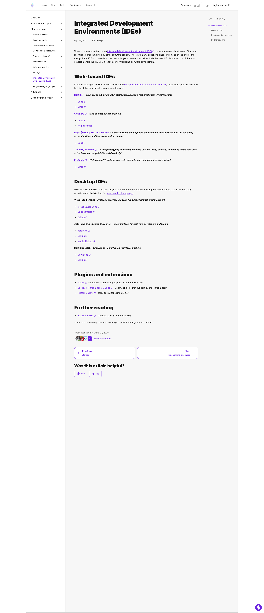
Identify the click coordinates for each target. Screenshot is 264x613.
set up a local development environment (145, 84)
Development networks (43, 45)
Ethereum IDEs (87, 315)
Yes (83, 373)
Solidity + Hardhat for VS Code (95, 287)
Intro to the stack (40, 34)
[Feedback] (258, 607)
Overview (36, 17)
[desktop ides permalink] (73, 182)
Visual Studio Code (89, 206)
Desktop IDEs (217, 30)
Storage (36, 72)
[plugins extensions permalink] (73, 275)
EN (223, 5)
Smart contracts (40, 40)
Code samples (86, 211)
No (97, 373)
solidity (82, 282)
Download (84, 254)
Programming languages (44, 86)
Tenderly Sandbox (85, 149)
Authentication (39, 61)
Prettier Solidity (87, 292)
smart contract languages (120, 193)
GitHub (82, 217)
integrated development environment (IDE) (130, 51)
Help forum (85, 125)
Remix (78, 94)
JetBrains (84, 230)
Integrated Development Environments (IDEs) (44, 79)
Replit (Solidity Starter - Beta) (91, 132)
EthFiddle (80, 160)
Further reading (218, 40)
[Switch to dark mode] (207, 5)
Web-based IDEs (219, 25)
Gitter (82, 106)
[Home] (32, 5)
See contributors (102, 338)
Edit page (98, 41)
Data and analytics (41, 67)
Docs (81, 101)
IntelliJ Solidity (86, 241)
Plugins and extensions (221, 35)
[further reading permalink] (73, 308)
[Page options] (88, 40)
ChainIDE (80, 113)
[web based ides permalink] (73, 77)
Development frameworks (45, 51)
